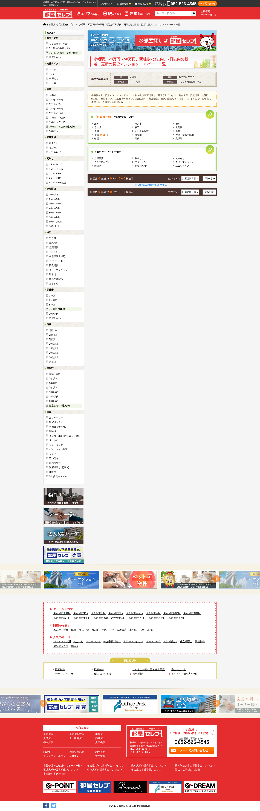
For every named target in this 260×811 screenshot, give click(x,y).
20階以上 (54, 353)
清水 (177, 123)
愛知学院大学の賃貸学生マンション (195, 765)
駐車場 (52, 274)
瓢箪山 (178, 131)
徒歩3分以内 (141, 165)
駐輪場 (52, 431)
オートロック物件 (65, 673)
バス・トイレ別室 (58, 449)
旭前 (137, 138)
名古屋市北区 (98, 613)
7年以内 (53, 387)
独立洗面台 (186, 641)
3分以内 (53, 300)
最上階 (52, 362)
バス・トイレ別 (62, 641)
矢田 (96, 131)
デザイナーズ (56, 261)
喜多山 (138, 134)
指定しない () (59, 405)
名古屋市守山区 (137, 618)
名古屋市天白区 (177, 618)
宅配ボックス (56, 422)
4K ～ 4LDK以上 (57, 182)
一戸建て (53, 78)
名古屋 (57, 629)
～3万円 (53, 95)
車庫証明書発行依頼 (54, 773)
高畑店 (99, 738)
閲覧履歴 (125, 3)
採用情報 (100, 756)
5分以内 (53, 304)
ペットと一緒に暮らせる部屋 (148, 669)
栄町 (96, 123)
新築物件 (200, 641)
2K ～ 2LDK (55, 173)
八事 (141, 629)
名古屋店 (48, 734)
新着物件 (60, 669)
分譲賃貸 (53, 247)
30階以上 (54, 357)
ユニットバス (182, 165)
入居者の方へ (106, 3)
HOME (47, 751)
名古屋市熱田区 (62, 618)
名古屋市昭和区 (172, 613)
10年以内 (54, 392)
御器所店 (48, 742)
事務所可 (53, 243)
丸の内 (150, 629)
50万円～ (54, 131)
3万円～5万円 (56, 99)
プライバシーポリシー (55, 756)
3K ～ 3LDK (55, 178)
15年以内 (54, 396)
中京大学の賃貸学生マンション (104, 769)
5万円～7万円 (56, 104)
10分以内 (54, 313)
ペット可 (53, 252)
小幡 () (101, 134)
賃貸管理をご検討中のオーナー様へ (63, 765)
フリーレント (142, 162)
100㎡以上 (54, 226)
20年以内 (54, 401)
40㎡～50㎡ (55, 208)
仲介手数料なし (102, 162)
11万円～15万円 (57, 117)
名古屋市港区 (100, 618)
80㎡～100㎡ (55, 221)
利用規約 (100, 751)
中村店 (99, 734)
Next (216, 578)
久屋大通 (122, 629)
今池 (104, 629)
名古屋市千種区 (62, 613)
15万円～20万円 (57, 122)
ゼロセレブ (55, 152)
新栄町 (95, 629)
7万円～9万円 (56, 108)
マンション (55, 69)
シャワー (53, 454)
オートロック (56, 440)
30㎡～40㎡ (55, 203)
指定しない (55, 57)
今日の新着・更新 (58, 43)
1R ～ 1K (54, 164)
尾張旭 (178, 138)
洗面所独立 (55, 463)
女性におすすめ (102, 673)
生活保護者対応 (57, 256)
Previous (43, 578)
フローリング (56, 445)
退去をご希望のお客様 (187, 769)
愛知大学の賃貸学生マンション (148, 765)
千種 (65, 629)
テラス (52, 83)
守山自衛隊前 (142, 131)
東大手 (138, 123)
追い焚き (53, 458)
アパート (53, 74)
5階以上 (53, 339)
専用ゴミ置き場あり (59, 427)
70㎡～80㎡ (55, 217)
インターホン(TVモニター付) (64, 436)
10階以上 (54, 343)
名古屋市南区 (118, 618)
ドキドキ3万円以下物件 (184, 673)
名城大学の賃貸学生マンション (60, 769)
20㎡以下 (54, 194)
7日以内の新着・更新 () (64, 53)
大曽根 (178, 127)
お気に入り (144, 3)
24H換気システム (58, 476)
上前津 (133, 629)
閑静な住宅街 (56, 279)
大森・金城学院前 (184, 134)
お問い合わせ (76, 751)
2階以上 (53, 334)
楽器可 (52, 238)
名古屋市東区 (80, 613)
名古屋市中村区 (134, 613)
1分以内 (53, 295)
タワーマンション (58, 270)
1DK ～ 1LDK (56, 169)
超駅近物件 (138, 673)
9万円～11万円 (56, 113)
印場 (96, 138)
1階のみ (53, 330)
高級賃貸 (53, 265)
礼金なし (53, 148)
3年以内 (53, 378)
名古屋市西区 (115, 613)
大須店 (47, 738)
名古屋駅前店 (76, 734)
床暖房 (52, 472)
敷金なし (53, 143)
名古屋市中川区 (82, 618)
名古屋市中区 (153, 613)
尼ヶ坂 (97, 127)
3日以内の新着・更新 (60, 48)
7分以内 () (57, 309)
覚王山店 (100, 742)
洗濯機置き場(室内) (59, 467)
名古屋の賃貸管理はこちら (146, 769)
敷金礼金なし (178, 669)
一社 (111, 629)
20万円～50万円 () (62, 126)
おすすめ (53, 283)
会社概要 (205, 11)
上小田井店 (75, 738)
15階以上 (54, 348)
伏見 (81, 629)
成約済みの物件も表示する (152, 184)
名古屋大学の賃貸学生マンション (105, 765)
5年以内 (53, 383)
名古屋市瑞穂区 (192, 613)
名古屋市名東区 (157, 618)
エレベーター (56, 417)
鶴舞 (73, 629)
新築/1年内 (54, 374)
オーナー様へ (208, 15)
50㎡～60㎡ (55, 212)
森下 (137, 127)
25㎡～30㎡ (55, 199)
